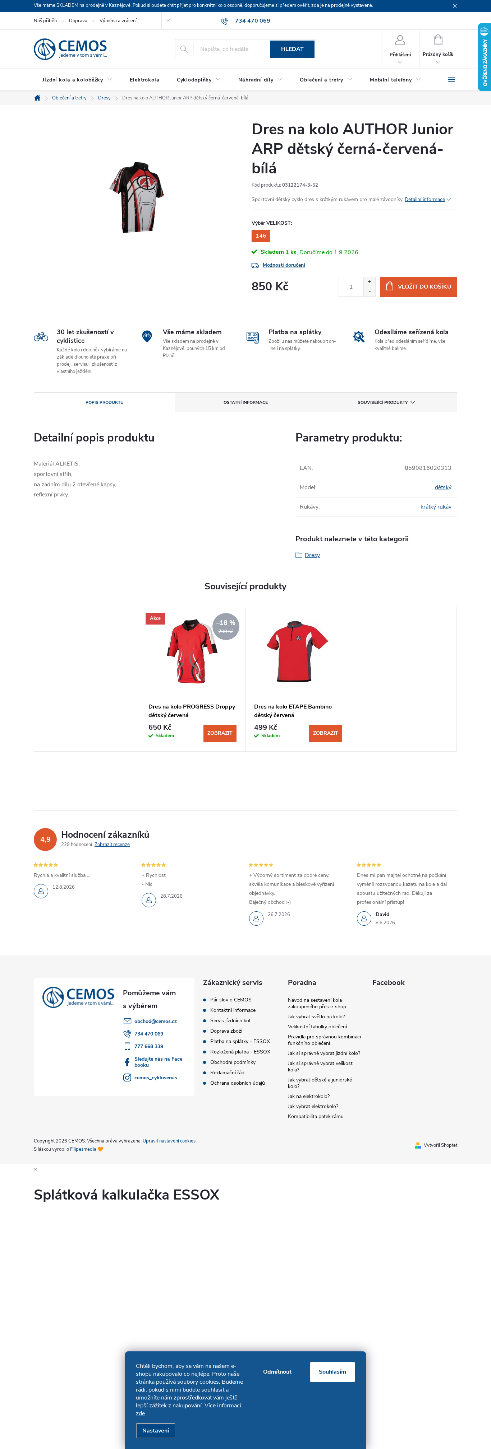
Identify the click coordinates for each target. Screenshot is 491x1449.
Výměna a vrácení (118, 21)
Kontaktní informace (233, 1010)
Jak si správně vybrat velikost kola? (320, 1066)
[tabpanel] (193, 679)
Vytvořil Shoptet (440, 1145)
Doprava (78, 21)
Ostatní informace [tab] (246, 402)
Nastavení (155, 1431)
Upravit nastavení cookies (169, 1141)
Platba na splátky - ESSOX (240, 1041)
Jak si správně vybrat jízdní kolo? (324, 1053)
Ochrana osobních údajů (237, 1083)
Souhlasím (332, 1372)
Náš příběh (45, 21)
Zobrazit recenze (112, 844)
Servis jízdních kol (230, 1021)
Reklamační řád (227, 1073)
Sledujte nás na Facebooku (158, 1062)
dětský (443, 487)
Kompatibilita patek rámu (316, 1116)
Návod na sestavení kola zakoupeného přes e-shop (317, 1003)
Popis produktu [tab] (105, 402)
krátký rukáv (436, 507)
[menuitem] (77, 80)
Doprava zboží (226, 1031)
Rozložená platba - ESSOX (240, 1052)
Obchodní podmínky (233, 1062)
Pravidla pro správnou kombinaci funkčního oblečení (324, 1040)
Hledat (292, 49)
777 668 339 (148, 1046)
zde (140, 1413)
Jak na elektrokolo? (309, 1096)
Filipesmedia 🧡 (86, 1149)
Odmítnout (277, 1372)
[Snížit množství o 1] (369, 291)
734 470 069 (148, 1033)
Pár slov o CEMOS (231, 1000)
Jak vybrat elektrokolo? (313, 1106)
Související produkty (383, 402)
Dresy (312, 555)
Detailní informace (425, 199)
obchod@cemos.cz (155, 1021)
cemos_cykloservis (155, 1077)
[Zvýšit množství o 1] (369, 282)
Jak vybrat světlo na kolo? (316, 1016)
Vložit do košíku (424, 287)
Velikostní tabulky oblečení (317, 1026)
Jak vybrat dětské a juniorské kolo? (320, 1083)
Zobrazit (220, 733)
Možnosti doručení (284, 265)
